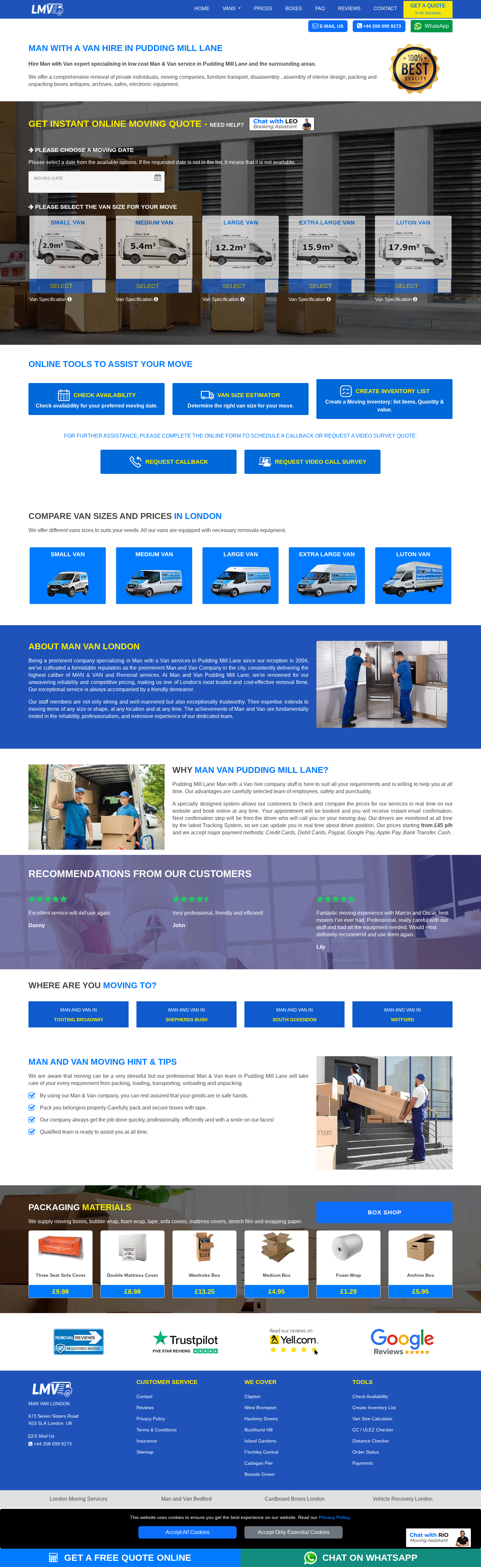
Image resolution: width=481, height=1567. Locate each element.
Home (201, 8)
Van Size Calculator (372, 1418)
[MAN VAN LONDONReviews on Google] (402, 1342)
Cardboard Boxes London (295, 1499)
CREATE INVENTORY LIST (384, 400)
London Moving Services (78, 1499)
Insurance (146, 1440)
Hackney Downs (261, 1418)
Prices (263, 8)
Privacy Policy (334, 1517)
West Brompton (260, 1407)
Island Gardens (260, 1440)
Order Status (365, 1452)
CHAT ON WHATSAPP (370, 1558)
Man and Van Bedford (186, 1499)
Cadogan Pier (258, 1463)
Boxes (293, 8)
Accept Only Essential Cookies (294, 1532)
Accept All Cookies (187, 1532)
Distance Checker (370, 1440)
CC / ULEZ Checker (372, 1429)
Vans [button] (230, 8)
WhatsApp (437, 26)
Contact (385, 8)
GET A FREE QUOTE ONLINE (126, 1558)
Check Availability (370, 1396)
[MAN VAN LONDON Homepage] (47, 9)
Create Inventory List (374, 1407)
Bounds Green (259, 1474)
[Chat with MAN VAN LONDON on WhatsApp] (313, 1557)
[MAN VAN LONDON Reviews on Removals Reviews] (79, 1342)
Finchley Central (261, 1452)
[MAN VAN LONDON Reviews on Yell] (294, 1342)
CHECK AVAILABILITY (97, 400)
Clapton (252, 1396)
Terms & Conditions (156, 1429)
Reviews (349, 8)
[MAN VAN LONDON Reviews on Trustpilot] (186, 1342)
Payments (362, 1463)
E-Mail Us (43, 1436)
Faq (320, 8)
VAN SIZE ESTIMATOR (240, 400)
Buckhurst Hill (258, 1429)
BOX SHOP (384, 1212)
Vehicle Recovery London (403, 1499)
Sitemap (144, 1452)
